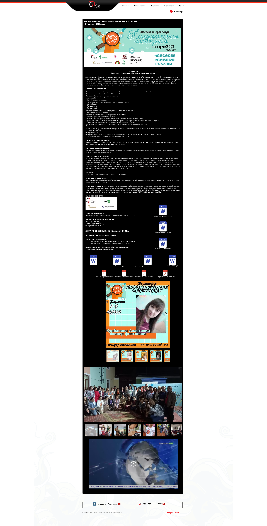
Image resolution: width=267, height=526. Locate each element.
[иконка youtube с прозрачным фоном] (140, 504)
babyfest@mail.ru (104, 152)
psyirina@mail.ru (104, 174)
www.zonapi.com (155, 162)
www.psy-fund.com (92, 132)
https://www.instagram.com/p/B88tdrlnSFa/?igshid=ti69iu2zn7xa (108, 136)
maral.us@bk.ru (138, 150)
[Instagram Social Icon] (94, 504)
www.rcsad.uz (160, 180)
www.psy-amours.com (93, 134)
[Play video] (133, 464)
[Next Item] (166, 314)
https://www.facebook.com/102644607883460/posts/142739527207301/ (136, 134)
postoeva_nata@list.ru (155, 192)
